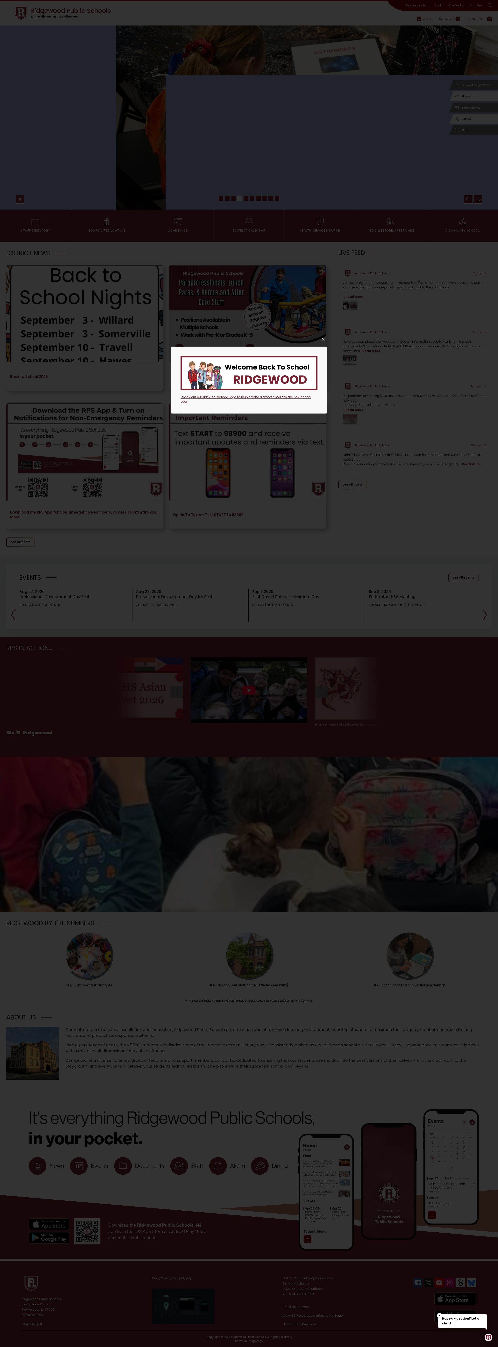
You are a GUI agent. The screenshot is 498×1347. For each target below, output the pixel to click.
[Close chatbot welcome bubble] (439, 1315)
